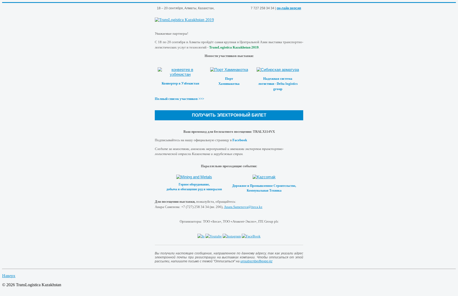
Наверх (8, 275)
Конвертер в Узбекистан (180, 83)
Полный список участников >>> (179, 99)
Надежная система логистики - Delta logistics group (278, 84)
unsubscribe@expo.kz (256, 261)
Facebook (239, 140)
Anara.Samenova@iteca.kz (243, 207)
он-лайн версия (289, 8)
